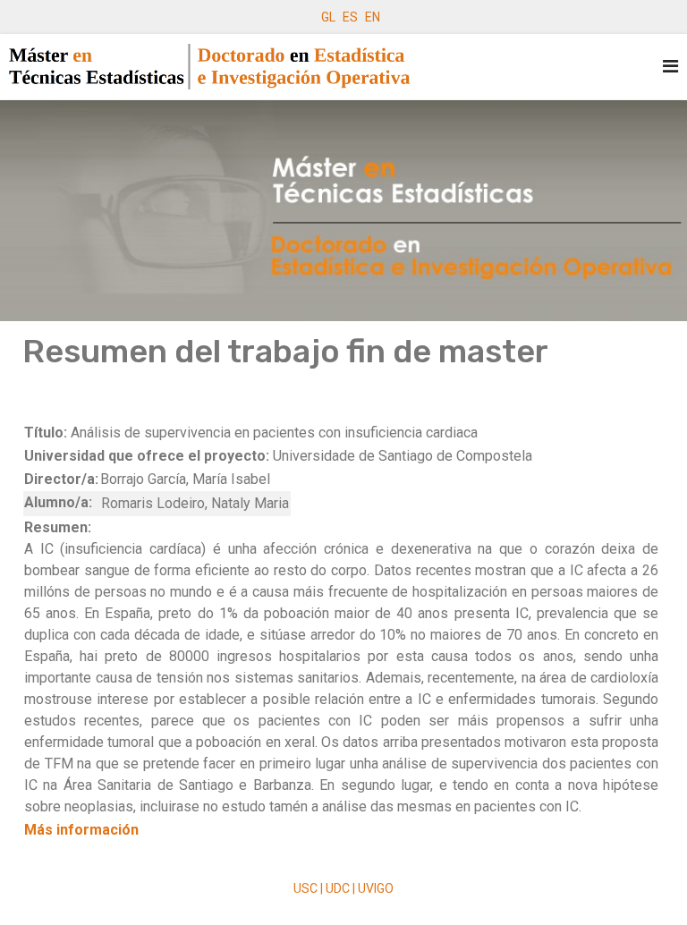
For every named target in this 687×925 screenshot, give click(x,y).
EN (372, 17)
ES (350, 17)
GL (328, 17)
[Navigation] (670, 66)
